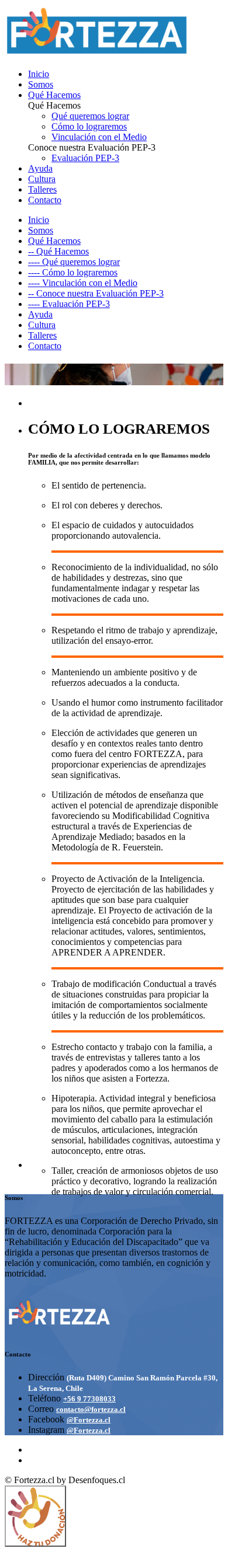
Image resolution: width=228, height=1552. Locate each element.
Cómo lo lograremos (89, 126)
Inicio (38, 74)
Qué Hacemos (54, 95)
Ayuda (40, 168)
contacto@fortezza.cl (91, 1409)
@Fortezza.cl (88, 1419)
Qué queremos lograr (90, 116)
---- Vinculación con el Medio (82, 283)
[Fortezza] (97, 54)
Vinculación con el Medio (99, 137)
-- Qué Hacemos (58, 251)
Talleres (42, 189)
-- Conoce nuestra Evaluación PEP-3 (96, 293)
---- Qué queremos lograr (74, 262)
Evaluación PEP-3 (85, 158)
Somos (40, 84)
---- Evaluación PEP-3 (69, 304)
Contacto (44, 200)
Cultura (42, 179)
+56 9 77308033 (89, 1398)
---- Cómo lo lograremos (73, 272)
